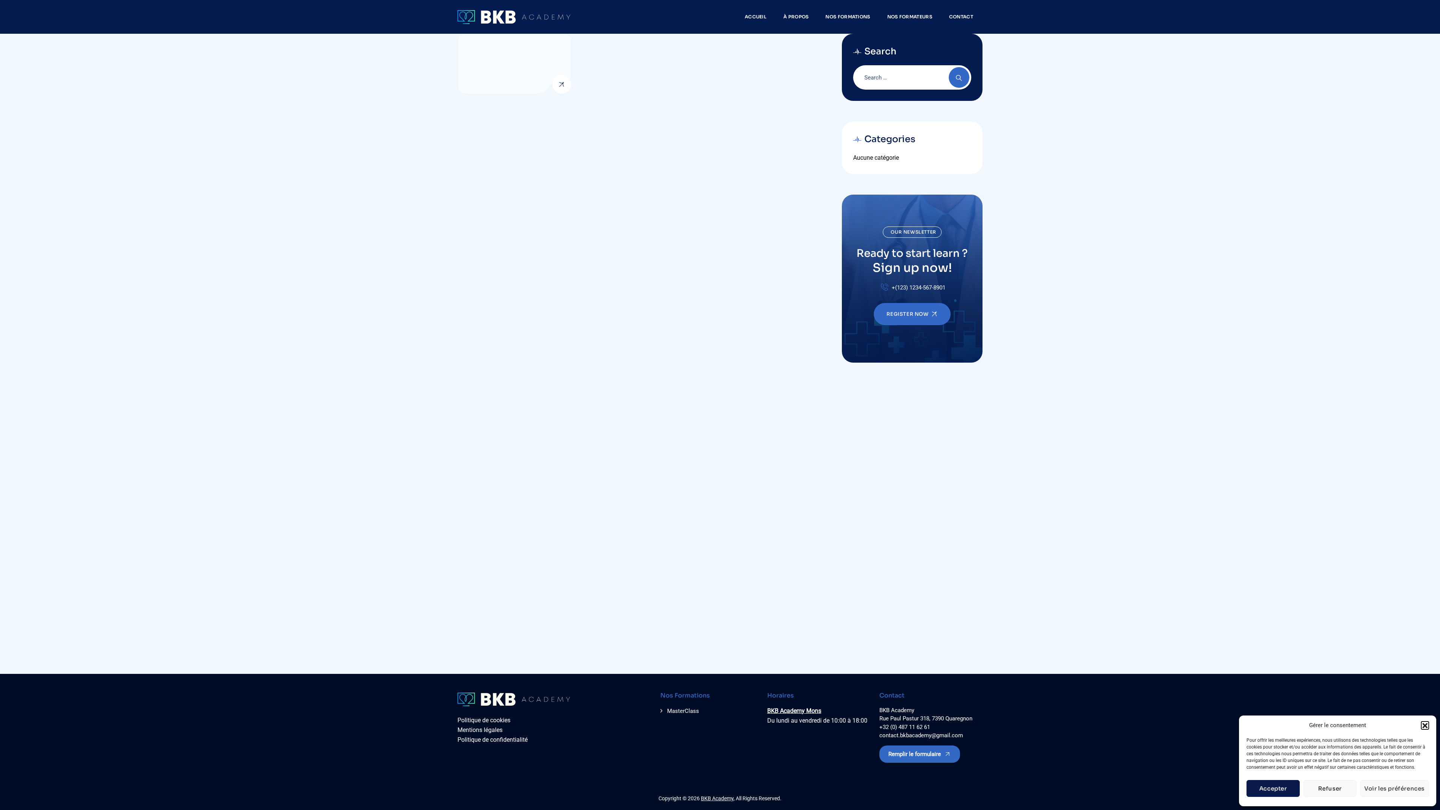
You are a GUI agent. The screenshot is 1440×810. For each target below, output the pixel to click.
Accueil (755, 17)
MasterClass (683, 711)
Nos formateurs (909, 17)
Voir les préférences (1394, 788)
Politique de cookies (484, 720)
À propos (795, 17)
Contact (961, 17)
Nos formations (847, 17)
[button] (1425, 725)
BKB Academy (717, 798)
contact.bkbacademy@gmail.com (921, 735)
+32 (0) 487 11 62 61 (904, 727)
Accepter (1273, 788)
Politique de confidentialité (493, 739)
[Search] (959, 77)
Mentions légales (480, 730)
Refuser (1330, 788)
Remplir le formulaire (914, 754)
